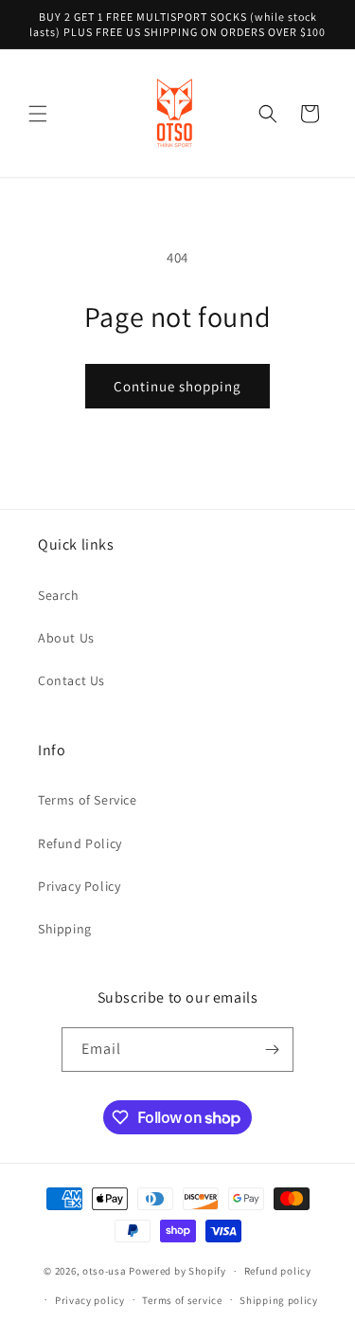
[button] (38, 114)
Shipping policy (279, 1300)
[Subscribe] (272, 1049)
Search (59, 595)
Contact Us (71, 680)
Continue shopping (177, 386)
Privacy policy (90, 1300)
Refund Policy (80, 843)
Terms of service (182, 1300)
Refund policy (277, 1270)
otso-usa (104, 1270)
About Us (66, 637)
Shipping (65, 928)
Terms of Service (87, 799)
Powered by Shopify (177, 1270)
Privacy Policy (79, 886)
